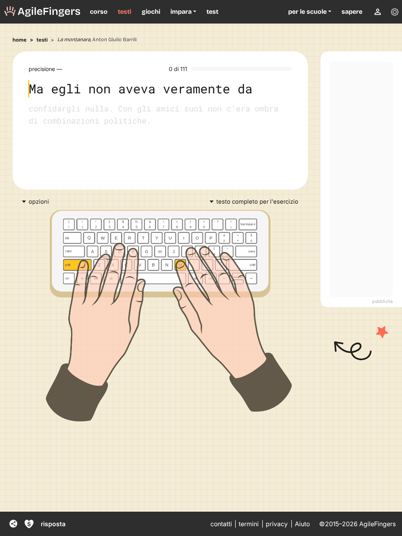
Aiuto (302, 524)
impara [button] (181, 11)
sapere (352, 11)
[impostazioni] (394, 11)
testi (124, 11)
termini (249, 524)
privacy (277, 524)
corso (99, 11)
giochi (151, 11)
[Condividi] (13, 524)
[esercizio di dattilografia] (42, 12)
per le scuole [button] (307, 11)
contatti (221, 524)
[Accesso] (377, 11)
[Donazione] (29, 524)
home (20, 39)
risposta (53, 524)
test (212, 11)
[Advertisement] (361, 179)
